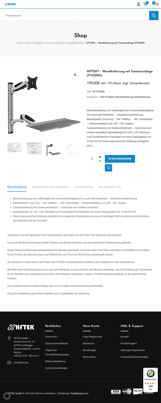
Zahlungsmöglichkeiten (133, 350)
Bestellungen (89, 350)
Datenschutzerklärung (56, 343)
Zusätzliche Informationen (50, 187)
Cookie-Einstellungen (56, 368)
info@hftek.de (21, 362)
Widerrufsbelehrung (55, 361)
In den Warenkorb (120, 158)
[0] (150, 3)
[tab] (16, 187)
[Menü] (156, 370)
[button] (7, 396)
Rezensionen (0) (109, 187)
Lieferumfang (83, 187)
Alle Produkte (107, 97)
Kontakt (125, 336)
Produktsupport (129, 343)
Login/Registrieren (92, 336)
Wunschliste (89, 357)
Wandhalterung (142, 97)
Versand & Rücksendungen (134, 357)
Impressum (51, 336)
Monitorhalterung (124, 97)
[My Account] (139, 4)
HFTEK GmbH (14, 393)
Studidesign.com (79, 393)
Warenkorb (88, 343)
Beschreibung (16, 187)
